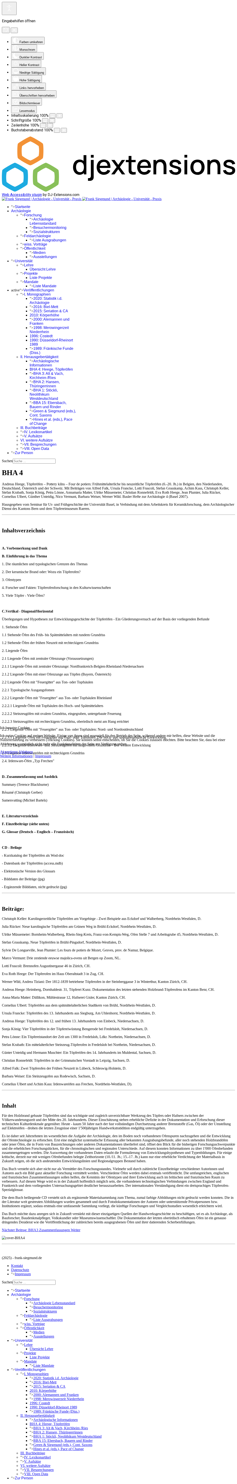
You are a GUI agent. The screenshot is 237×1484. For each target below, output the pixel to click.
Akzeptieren (9, 752)
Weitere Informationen (16, 756)
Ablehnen (26, 752)
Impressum (43, 756)
